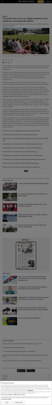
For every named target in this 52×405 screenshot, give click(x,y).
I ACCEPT (7, 402)
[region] (26, 393)
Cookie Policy (30, 390)
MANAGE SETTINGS (19, 402)
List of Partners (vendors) (6, 399)
